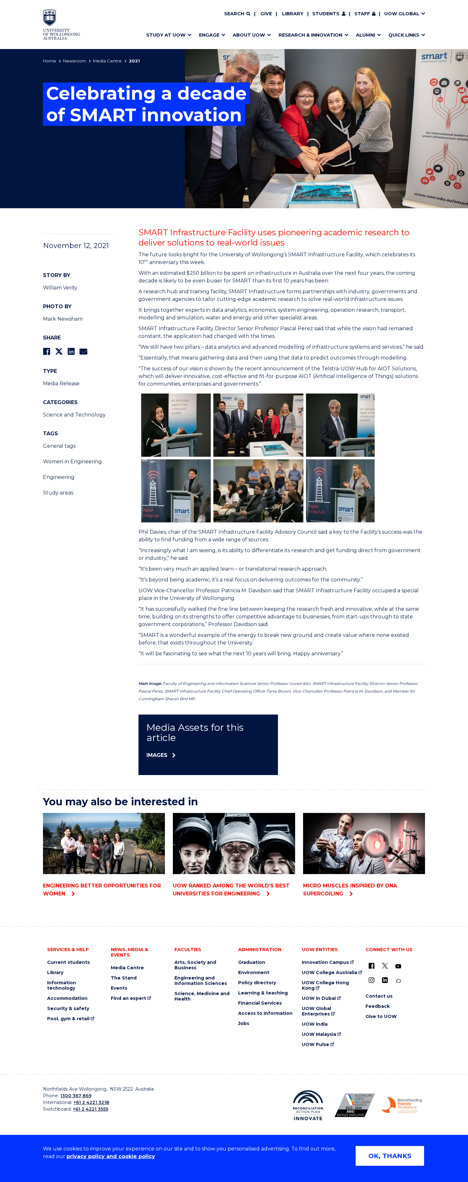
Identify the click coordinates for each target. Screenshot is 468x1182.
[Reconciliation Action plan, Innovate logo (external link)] (308, 1105)
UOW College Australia (329, 972)
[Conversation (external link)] (398, 981)
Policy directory (257, 983)
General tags (59, 446)
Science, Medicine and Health (202, 996)
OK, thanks (389, 1156)
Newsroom (74, 60)
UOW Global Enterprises (316, 1011)
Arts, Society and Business (195, 965)
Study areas (58, 493)
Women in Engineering (72, 462)
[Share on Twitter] (59, 351)
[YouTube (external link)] (398, 966)
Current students (68, 962)
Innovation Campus (325, 962)
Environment (253, 972)
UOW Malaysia (319, 1034)
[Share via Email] (83, 351)
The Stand (124, 978)
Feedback (377, 1006)
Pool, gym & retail (68, 1019)
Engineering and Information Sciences (200, 980)
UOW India (315, 1024)
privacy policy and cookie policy (111, 1156)
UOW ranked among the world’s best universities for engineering (231, 890)
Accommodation (67, 998)
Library (292, 14)
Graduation (251, 962)
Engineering (58, 477)
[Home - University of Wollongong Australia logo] (61, 24)
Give (266, 14)
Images (156, 755)
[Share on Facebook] (46, 351)
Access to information (265, 1013)
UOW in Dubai (319, 998)
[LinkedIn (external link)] (385, 980)
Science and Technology (74, 415)
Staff (362, 14)
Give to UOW (381, 1016)
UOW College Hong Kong (325, 985)
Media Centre (107, 60)
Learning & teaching (263, 993)
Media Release (61, 384)
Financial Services (260, 1003)
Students (325, 14)
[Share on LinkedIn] (71, 351)
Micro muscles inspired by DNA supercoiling (350, 890)
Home (49, 60)
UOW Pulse (315, 1044)
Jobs (243, 1023)
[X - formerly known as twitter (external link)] (385, 966)
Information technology (61, 985)
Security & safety (68, 1008)
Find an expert (128, 998)
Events (119, 988)
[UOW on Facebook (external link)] (371, 966)
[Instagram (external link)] (371, 980)
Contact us (379, 996)
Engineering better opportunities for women (102, 890)
